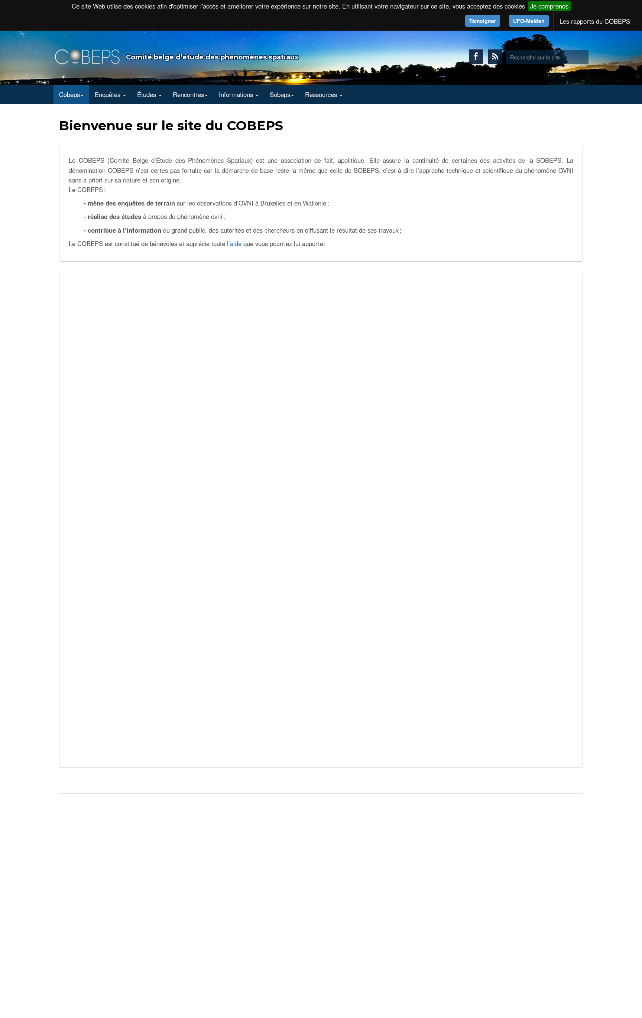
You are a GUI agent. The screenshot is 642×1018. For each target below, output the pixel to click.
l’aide (234, 243)
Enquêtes (108, 94)
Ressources (322, 94)
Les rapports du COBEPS (595, 21)
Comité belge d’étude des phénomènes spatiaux (212, 57)
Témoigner (482, 21)
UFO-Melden (529, 21)
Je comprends (549, 5)
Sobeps (280, 94)
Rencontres (188, 94)
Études (147, 94)
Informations (237, 94)
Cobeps (69, 94)
